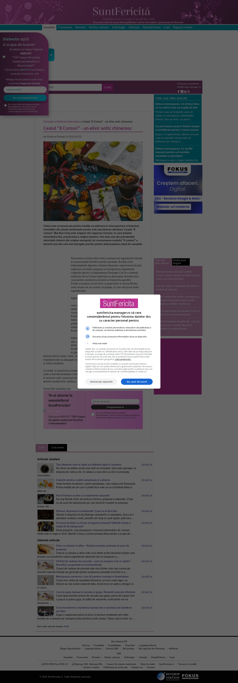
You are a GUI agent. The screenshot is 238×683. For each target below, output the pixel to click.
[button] (119, 343)
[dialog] (119, 341)
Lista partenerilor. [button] (123, 359)
